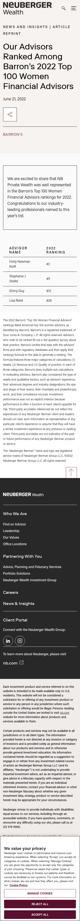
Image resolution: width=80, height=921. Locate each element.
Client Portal (15, 620)
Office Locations (15, 544)
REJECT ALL (40, 904)
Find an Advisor (14, 524)
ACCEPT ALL (39, 914)
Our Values (11, 537)
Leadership (11, 531)
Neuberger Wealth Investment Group (29, 580)
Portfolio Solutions (16, 573)
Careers (10, 592)
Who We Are (15, 513)
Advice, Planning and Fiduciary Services (32, 567)
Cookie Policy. (19, 885)
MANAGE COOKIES (40, 893)
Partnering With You (22, 556)
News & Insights (18, 603)
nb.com (10, 663)
